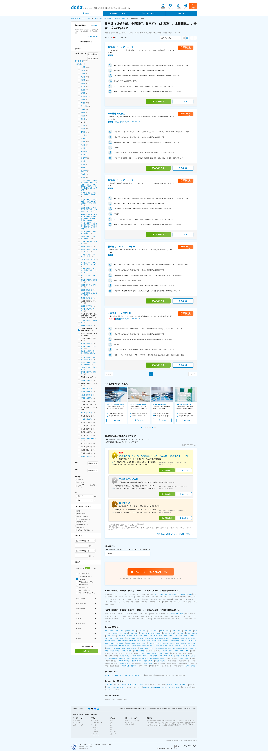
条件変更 (94, 25)
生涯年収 (167, 724)
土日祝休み (110, 553)
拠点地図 (176, 740)
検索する (86, 651)
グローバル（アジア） (97, 733)
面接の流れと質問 (163, 722)
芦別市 (83, 116)
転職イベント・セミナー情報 (132, 720)
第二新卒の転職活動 (190, 722)
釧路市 (83, 83)
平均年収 (161, 724)
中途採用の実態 (186, 724)
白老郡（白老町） (87, 298)
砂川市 (83, 148)
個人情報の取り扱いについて (86, 746)
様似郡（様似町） (87, 419)
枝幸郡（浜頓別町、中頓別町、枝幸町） (115, 18)
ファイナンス (94, 727)
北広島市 (84, 171)
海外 (111, 735)
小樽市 (83, 73)
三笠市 (83, 135)
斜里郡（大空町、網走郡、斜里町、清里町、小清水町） (89, 270)
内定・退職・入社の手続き (176, 722)
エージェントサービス (78, 724)
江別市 (83, 119)
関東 (111, 724)
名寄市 (83, 132)
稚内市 (83, 109)
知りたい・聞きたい (149, 13)
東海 (111, 725)
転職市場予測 (153, 725)
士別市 (83, 129)
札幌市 (83, 67)
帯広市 (83, 86)
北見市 (83, 90)
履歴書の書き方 (161, 720)
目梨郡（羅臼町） (87, 395)
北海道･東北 (79, 61)
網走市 (83, 99)
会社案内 (168, 740)
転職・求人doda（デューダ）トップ (81, 18)
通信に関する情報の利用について (133, 708)
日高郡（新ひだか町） (88, 259)
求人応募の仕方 (154, 722)
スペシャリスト (95, 729)
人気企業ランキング (153, 724)
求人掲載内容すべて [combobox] (82, 541)
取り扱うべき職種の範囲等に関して (152, 708)
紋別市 (83, 125)
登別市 (83, 161)
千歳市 (83, 142)
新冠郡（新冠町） (87, 398)
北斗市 (83, 177)
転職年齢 (179, 724)
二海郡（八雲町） (87, 306)
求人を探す (87, 13)
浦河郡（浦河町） (87, 343)
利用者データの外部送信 (168, 708)
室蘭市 (83, 80)
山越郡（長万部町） (87, 388)
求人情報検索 (76, 722)
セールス (93, 725)
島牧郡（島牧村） (87, 456)
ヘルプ (193, 708)
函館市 (83, 70)
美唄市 (83, 112)
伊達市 (83, 167)
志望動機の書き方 (182, 720)
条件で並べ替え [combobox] (166, 38)
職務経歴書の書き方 (171, 720)
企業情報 (176, 725)
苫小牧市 (84, 106)
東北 (111, 722)
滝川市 (83, 145)
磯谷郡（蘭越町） (87, 412)
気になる (184, 101)
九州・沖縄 (113, 733)
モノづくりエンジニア (97, 722)
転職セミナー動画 (129, 724)
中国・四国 (113, 731)
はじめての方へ (77, 720)
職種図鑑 (170, 725)
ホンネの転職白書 (162, 725)
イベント (181, 13)
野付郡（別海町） (87, 325)
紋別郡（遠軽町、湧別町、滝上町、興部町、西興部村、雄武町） (89, 209)
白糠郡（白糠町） (87, 380)
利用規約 (121, 708)
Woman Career (95, 735)
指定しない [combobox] (81, 496)
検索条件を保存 (86, 41)
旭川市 (83, 77)
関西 (111, 729)
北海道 (95, 18)
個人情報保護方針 (83, 748)
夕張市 (83, 93)
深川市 (83, 155)
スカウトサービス (77, 725)
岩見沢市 (84, 96)
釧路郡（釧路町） (87, 290)
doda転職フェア (129, 722)
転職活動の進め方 (151, 720)
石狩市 (83, 174)
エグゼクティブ (95, 731)
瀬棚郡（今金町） (87, 391)
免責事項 (180, 708)
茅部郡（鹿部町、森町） (89, 275)
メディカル (94, 724)
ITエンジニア (94, 720)
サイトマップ (187, 708)
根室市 (83, 138)
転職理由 (173, 724)
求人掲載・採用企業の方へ (188, 740)
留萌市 (83, 103)
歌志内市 (84, 151)
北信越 (111, 727)
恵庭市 (83, 164)
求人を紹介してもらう (118, 13)
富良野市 (84, 158)
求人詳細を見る (158, 101)
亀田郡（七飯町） (87, 246)
